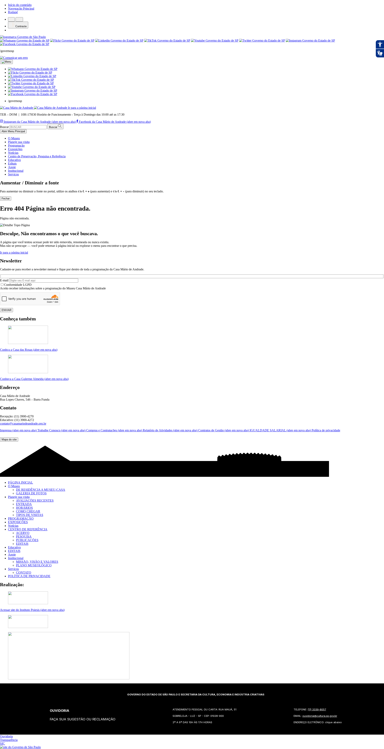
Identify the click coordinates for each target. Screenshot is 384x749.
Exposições (15, 149)
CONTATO (23, 572)
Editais (12, 163)
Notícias (13, 152)
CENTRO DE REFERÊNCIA (27, 529)
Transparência (9, 740)
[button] (32, 69)
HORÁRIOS (24, 507)
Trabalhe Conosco (61, 430)
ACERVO (22, 533)
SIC (2, 743)
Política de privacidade (326, 430)
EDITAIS (22, 543)
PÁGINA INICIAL (20, 482)
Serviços (13, 174)
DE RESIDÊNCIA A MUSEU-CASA (40, 489)
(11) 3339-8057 (317, 709)
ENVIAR (6, 310)
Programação (16, 145)
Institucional (15, 170)
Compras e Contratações (114, 430)
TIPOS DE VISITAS (29, 515)
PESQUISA (24, 536)
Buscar (4, 127)
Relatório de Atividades (170, 430)
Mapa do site (9, 439)
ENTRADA (24, 504)
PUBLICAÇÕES (27, 540)
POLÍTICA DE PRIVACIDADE (29, 576)
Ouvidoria (6, 736)
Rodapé (13, 12)
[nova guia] (14, 57)
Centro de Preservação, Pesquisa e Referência (37, 156)
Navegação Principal (21, 8)
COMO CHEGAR (28, 511)
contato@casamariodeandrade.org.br (23, 423)
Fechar (6, 198)
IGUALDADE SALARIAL (281, 430)
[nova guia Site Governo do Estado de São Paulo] (23, 37)
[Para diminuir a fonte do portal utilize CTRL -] (11, 19)
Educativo (14, 160)
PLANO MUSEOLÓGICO (34, 565)
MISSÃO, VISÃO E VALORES (37, 561)
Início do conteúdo (20, 5)
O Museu (14, 138)
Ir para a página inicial (14, 252)
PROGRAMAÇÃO (21, 518)
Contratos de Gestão (224, 430)
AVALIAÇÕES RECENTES (35, 500)
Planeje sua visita (19, 142)
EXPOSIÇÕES (18, 522)
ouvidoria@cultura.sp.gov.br (319, 715)
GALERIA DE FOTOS (31, 493)
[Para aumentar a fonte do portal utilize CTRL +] (19, 19)
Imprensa (18, 430)
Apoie (12, 167)
